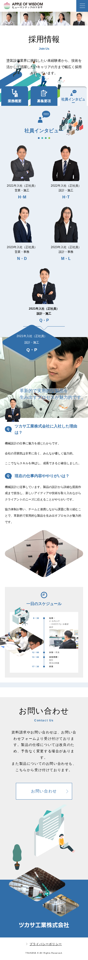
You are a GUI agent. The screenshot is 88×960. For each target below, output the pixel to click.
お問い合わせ (44, 791)
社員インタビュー (73, 101)
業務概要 (15, 101)
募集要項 (44, 101)
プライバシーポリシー (46, 944)
